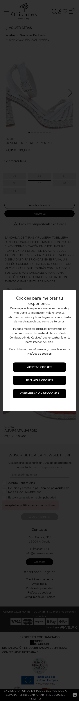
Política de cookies (39, 354)
